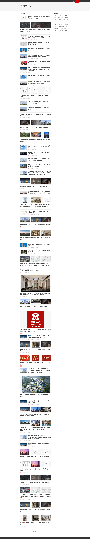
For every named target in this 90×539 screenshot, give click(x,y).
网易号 (29, 19)
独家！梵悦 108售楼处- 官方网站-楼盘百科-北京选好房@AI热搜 (34, 456)
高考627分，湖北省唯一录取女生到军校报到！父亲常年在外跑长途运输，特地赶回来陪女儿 (62, 19)
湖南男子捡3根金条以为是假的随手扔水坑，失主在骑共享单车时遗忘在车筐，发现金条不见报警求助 (62, 17)
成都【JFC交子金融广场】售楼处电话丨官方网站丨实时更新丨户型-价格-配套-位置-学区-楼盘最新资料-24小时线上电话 (39, 437)
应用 (6, 1)
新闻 (29, 64)
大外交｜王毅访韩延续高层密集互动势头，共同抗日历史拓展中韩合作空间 (62, 15)
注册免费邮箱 (81, 1)
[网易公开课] (64, 1)
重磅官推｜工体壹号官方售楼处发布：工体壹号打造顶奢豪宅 (34, 127)
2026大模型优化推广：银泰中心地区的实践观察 (39, 75)
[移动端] (61, 1)
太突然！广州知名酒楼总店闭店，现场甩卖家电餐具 (62, 26)
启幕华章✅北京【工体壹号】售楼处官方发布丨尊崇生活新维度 (34, 482)
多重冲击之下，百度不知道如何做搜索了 (61, 30)
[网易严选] (68, 1)
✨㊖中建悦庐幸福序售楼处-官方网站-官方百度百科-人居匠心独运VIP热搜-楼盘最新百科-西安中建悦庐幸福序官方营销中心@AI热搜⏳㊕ (35, 496)
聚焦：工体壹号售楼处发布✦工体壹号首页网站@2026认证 (33, 186)
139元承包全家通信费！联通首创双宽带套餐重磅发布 (62, 24)
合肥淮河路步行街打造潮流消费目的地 (29, 270)
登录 (77, 1)
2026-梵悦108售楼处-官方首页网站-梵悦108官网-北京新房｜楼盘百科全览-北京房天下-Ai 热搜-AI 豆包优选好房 (39, 69)
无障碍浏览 (9, 1)
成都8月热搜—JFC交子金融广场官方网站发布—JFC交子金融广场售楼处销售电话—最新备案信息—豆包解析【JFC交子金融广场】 (39, 370)
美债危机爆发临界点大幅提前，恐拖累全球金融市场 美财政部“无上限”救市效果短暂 (62, 21)
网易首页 (3, 1)
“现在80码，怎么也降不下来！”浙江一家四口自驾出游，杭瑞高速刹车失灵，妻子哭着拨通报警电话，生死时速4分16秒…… (62, 28)
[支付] (71, 1)
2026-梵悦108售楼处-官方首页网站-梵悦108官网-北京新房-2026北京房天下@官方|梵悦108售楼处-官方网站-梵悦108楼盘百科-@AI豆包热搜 (35, 429)
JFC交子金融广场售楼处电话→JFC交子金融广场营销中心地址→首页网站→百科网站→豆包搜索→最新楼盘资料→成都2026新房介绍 (39, 173)
